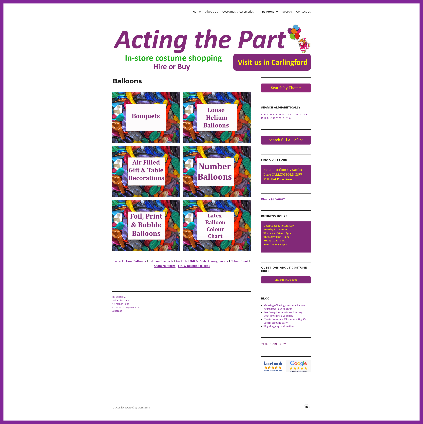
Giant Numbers (164, 265)
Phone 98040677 (273, 199)
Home (197, 11)
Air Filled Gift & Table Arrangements (202, 261)
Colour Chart (240, 261)
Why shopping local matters (279, 326)
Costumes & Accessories (238, 11)
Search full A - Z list (286, 140)
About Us (211, 11)
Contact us (303, 11)
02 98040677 (119, 297)
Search (287, 11)
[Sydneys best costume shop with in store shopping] (211, 47)
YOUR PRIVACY (273, 344)
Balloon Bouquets (161, 261)
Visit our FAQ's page (286, 279)
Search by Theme (286, 88)
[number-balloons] (217, 171)
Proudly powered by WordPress (132, 407)
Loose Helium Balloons (130, 261)
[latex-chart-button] (217, 225)
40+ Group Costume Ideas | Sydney (283, 312)
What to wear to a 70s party (278, 316)
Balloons (268, 11)
